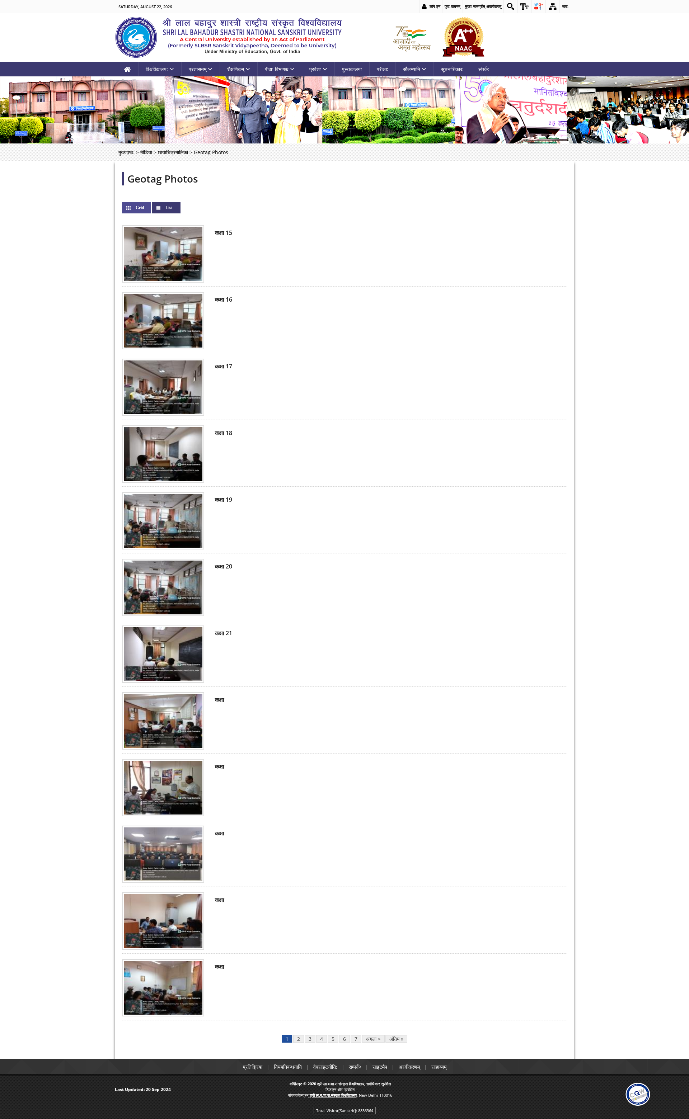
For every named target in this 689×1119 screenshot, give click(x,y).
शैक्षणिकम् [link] (235, 69)
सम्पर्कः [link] (355, 1066)
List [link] (174, 207)
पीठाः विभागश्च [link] (277, 69)
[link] (510, 6)
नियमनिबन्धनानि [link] (288, 1066)
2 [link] (298, 1038)
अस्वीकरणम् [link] (409, 1066)
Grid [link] (140, 207)
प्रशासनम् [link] (197, 69)
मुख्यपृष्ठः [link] (126, 152)
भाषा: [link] (565, 6)
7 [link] (356, 1038)
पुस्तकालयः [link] (352, 69)
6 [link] (344, 1038)
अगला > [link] (373, 1038)
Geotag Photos (162, 178)
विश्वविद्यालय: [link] (157, 69)
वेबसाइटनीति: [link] (325, 1066)
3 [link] (310, 1038)
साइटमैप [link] (379, 1066)
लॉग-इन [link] (435, 6)
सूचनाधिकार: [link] (452, 69)
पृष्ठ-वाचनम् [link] (452, 6)
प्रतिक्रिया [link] (252, 1066)
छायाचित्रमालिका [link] (173, 152)
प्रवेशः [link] (315, 69)
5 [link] (333, 1038)
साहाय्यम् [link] (438, 1066)
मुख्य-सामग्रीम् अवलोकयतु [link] (483, 6)
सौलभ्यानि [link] (411, 69)
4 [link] (321, 1038)
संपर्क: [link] (483, 69)
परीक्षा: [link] (382, 69)
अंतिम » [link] (396, 1038)
